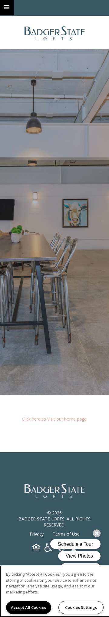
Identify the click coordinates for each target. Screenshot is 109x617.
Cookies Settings (81, 607)
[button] (7, 7)
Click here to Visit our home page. (55, 419)
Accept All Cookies (28, 607)
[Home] (54, 32)
